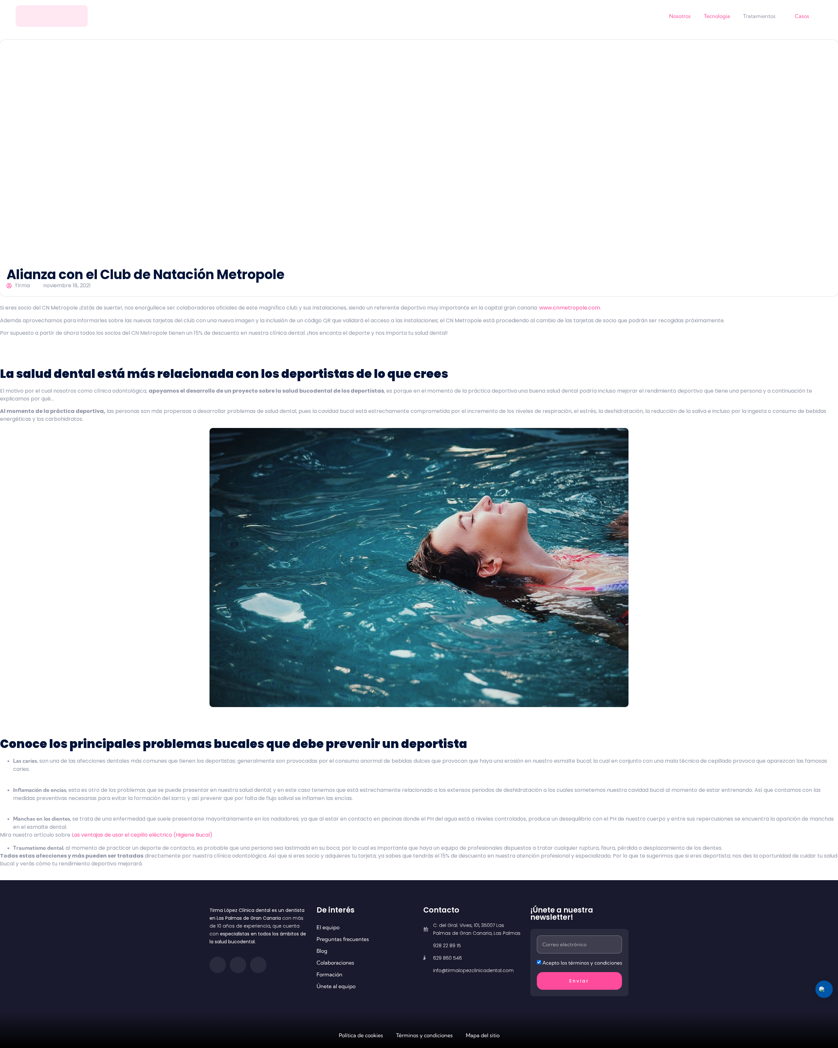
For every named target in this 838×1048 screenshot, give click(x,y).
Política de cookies (361, 1035)
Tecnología (717, 16)
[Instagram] (238, 965)
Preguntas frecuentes (343, 939)
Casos (802, 16)
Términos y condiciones (424, 1035)
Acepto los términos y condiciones (582, 963)
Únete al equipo (336, 986)
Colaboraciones (335, 962)
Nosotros (680, 16)
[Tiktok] (258, 965)
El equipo (328, 927)
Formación (329, 974)
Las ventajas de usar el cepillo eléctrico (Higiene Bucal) (142, 835)
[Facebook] (218, 965)
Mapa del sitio (483, 1035)
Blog (322, 951)
